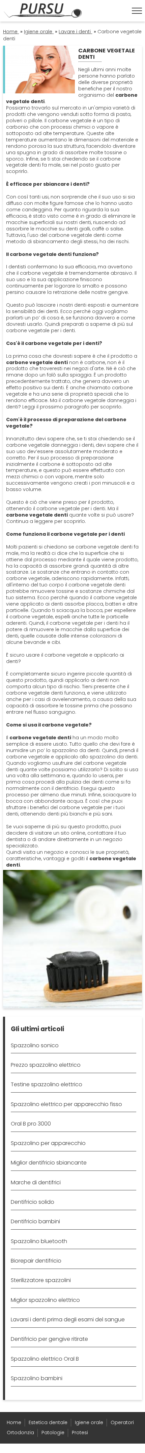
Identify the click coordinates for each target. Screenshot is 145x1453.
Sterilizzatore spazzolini (41, 1280)
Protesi (80, 1432)
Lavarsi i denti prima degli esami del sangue (68, 1319)
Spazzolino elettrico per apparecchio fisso (66, 1104)
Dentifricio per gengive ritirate (49, 1339)
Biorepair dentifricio (36, 1261)
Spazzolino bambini (36, 1378)
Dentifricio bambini (35, 1221)
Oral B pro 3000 (31, 1124)
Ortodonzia (20, 1432)
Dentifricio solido (32, 1202)
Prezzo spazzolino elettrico (46, 1065)
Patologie (52, 1432)
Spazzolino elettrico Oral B (45, 1359)
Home (14, 1422)
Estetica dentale (48, 1422)
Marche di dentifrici (36, 1182)
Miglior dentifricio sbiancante (49, 1162)
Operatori (122, 1422)
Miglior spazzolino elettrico (45, 1300)
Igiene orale (89, 1422)
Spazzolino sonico (35, 1045)
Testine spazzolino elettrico (46, 1084)
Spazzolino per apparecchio (48, 1143)
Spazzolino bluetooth (39, 1241)
